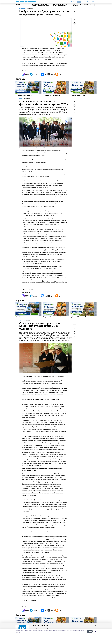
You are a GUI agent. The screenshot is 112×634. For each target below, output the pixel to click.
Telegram (89, 1)
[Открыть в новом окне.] (25, 74)
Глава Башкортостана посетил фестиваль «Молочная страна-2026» (41, 5)
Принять (90, 631)
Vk (79, 1)
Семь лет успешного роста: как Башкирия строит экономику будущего (59, 5)
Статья (17, 4)
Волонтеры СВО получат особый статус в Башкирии (82, 5)
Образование (22, 8)
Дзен (83, 1)
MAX (93, 1)
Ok (85, 1)
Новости (21, 98)
